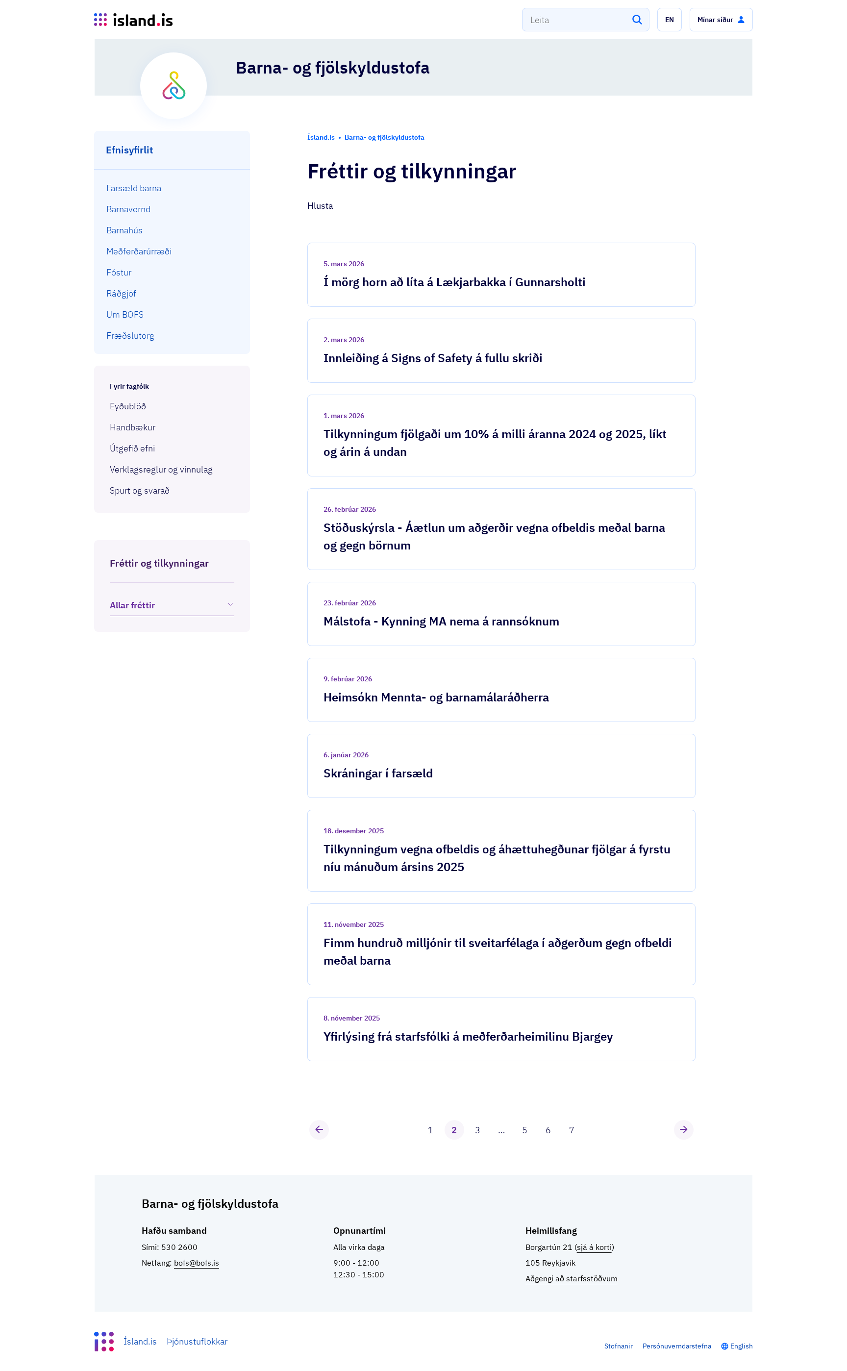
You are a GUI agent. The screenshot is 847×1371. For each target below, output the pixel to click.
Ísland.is (140, 1341)
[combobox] (585, 19)
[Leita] (637, 19)
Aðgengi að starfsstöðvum (571, 1278)
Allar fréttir (132, 605)
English (741, 1346)
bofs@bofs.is (196, 1263)
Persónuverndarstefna (677, 1346)
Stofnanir (618, 1346)
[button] (669, 19)
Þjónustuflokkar (197, 1341)
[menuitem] (172, 188)
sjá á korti (594, 1247)
